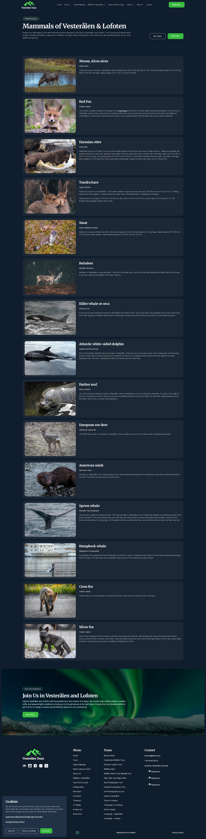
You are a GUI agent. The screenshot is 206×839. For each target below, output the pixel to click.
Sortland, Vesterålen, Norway (156, 766)
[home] (28, 5)
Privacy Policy (177, 833)
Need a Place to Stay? (116, 5)
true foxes (123, 111)
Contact (149, 5)
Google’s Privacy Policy (15, 822)
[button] (67, 4)
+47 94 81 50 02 (151, 761)
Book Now (177, 5)
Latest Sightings (79, 5)
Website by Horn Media (125, 833)
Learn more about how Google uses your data (24, 817)
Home (59, 5)
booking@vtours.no (152, 756)
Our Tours (157, 36)
